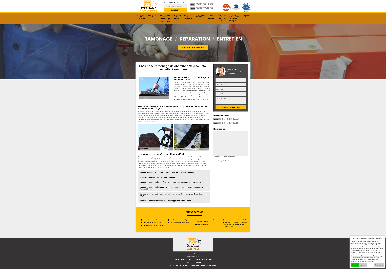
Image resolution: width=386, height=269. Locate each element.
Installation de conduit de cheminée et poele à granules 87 (165, 18)
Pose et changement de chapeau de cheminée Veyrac (208, 220)
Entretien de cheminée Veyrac (179, 220)
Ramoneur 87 (246, 16)
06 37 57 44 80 (204, 8)
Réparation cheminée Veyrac (152, 222)
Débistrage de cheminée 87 (221, 17)
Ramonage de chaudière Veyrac (153, 225)
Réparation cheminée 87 (199, 16)
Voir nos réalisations (193, 47)
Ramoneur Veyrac (203, 224)
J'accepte (355, 265)
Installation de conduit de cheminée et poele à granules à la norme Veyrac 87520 (235, 224)
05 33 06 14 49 (204, 4)
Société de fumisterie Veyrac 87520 (235, 220)
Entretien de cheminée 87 (177, 17)
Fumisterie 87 (152, 16)
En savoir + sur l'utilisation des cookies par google (367, 256)
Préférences (379, 265)
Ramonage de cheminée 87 (141, 17)
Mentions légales (208, 265)
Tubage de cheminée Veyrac (152, 220)
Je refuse (363, 265)
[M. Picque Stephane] (148, 6)
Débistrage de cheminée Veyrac (180, 222)
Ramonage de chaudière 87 (188, 17)
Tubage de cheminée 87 (210, 17)
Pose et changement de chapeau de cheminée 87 (234, 18)
